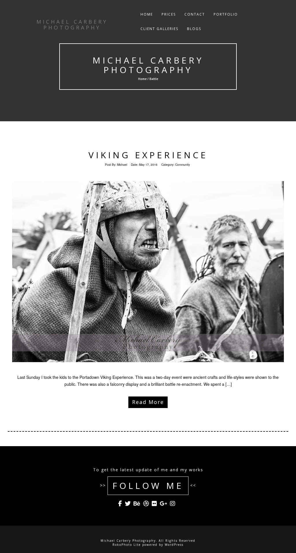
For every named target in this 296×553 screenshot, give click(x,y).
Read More (148, 402)
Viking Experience (148, 155)
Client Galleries (159, 28)
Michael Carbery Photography (148, 65)
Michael (122, 165)
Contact (194, 14)
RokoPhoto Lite (126, 545)
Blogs (194, 28)
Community (182, 165)
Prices (169, 14)
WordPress (174, 545)
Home (146, 14)
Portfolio (226, 14)
